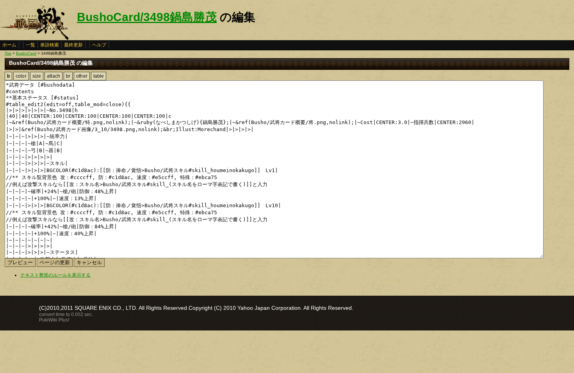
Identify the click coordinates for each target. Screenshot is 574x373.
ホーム (9, 45)
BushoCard (26, 53)
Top (8, 53)
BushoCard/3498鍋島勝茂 (147, 17)
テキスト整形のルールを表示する (55, 275)
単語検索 (49, 45)
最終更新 (73, 45)
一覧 (30, 45)
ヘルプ (99, 45)
